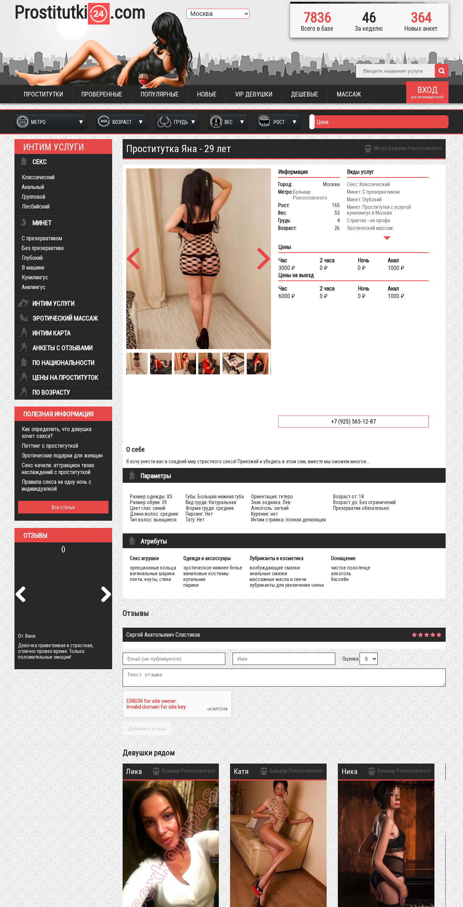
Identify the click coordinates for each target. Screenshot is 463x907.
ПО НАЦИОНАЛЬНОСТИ (63, 363)
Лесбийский (36, 206)
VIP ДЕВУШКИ (253, 94)
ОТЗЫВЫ (35, 535)
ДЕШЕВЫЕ (304, 94)
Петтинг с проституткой (50, 445)
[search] (442, 71)
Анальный (33, 187)
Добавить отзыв (146, 728)
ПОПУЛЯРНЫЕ (160, 94)
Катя (241, 771)
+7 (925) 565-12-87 (353, 421)
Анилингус (34, 287)
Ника (349, 771)
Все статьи (63, 507)
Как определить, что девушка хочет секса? (57, 432)
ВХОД (427, 92)
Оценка (350, 659)
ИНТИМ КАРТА (52, 333)
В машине (33, 267)
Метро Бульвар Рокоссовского (407, 148)
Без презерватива (43, 248)
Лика (134, 771)
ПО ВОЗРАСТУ (51, 392)
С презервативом (42, 238)
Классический (38, 177)
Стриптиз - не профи (368, 220)
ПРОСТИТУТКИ (43, 94)
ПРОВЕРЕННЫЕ (101, 94)
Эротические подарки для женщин (62, 455)
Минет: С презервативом (373, 192)
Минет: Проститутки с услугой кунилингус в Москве (379, 210)
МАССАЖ (349, 94)
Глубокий (32, 257)
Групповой (33, 196)
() (63, 549)
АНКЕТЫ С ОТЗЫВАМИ (63, 348)
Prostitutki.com (79, 12)
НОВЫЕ (207, 94)
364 (421, 17)
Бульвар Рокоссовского (310, 195)
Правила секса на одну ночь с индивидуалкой (57, 485)
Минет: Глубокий (364, 199)
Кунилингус (35, 277)
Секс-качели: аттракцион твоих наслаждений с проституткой (58, 469)
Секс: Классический (368, 184)
